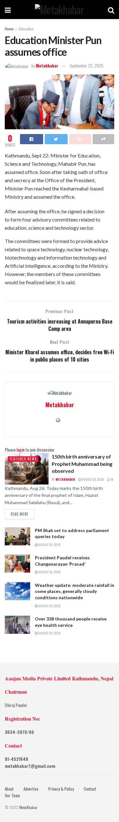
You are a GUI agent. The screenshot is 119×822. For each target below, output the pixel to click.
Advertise (30, 789)
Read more (20, 514)
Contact (90, 789)
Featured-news (23, 458)
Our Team (12, 795)
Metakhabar (47, 65)
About (9, 789)
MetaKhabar (28, 807)
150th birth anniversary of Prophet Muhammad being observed (82, 463)
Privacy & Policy (61, 789)
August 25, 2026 (49, 633)
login (20, 449)
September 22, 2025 (86, 65)
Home (9, 28)
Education (26, 28)
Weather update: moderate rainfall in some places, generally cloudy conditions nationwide (74, 591)
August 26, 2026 (92, 479)
